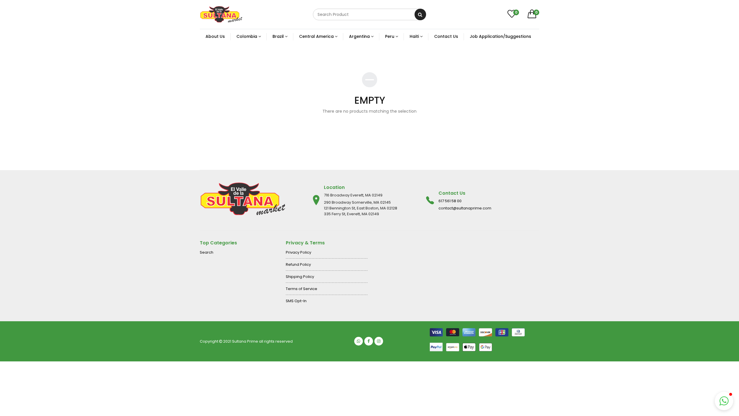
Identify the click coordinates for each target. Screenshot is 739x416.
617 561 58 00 (450, 201)
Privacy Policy (298, 252)
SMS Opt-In (296, 301)
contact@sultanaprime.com (464, 208)
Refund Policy (298, 264)
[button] (724, 401)
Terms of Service (301, 288)
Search (206, 252)
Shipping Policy (300, 276)
